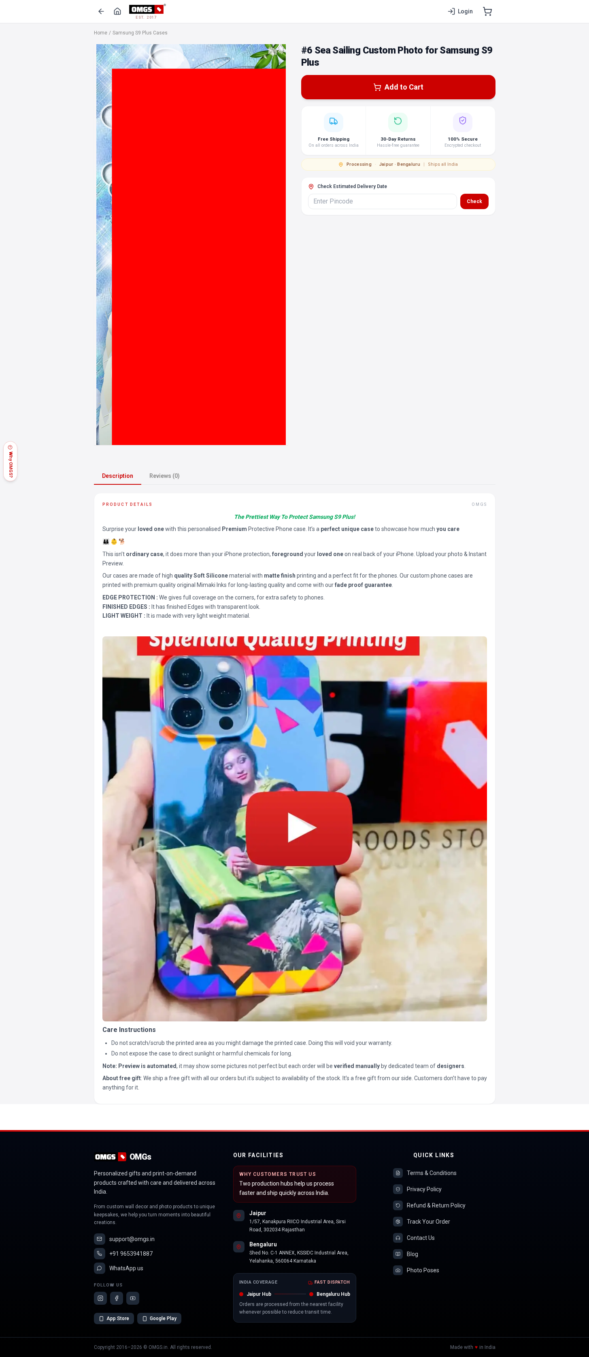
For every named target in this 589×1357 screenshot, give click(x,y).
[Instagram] (100, 1298)
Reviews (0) (164, 476)
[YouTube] (132, 1298)
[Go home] (117, 11)
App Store (117, 1318)
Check (474, 201)
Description (117, 476)
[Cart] (487, 11)
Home (100, 33)
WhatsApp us (126, 1268)
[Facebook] (116, 1298)
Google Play (163, 1318)
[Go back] (101, 11)
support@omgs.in (132, 1239)
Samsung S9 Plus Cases (140, 33)
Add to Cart (404, 87)
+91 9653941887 (131, 1253)
